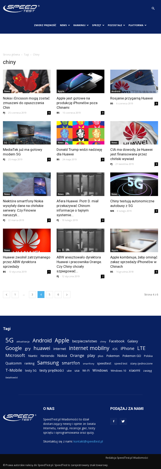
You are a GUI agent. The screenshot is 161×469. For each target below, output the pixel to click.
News (63, 25)
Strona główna (11, 54)
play (91, 355)
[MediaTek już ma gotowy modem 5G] (27, 133)
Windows (100, 370)
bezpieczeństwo (84, 341)
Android (116, 91)
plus (100, 356)
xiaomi (134, 370)
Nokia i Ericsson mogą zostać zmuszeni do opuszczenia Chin (26, 103)
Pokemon (112, 356)
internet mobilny (89, 348)
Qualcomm (13, 363)
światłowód (11, 377)
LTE (141, 348)
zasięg (147, 370)
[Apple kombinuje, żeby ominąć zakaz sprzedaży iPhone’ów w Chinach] (134, 240)
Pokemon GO (131, 356)
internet (59, 349)
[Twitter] (123, 421)
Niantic (33, 356)
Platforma (136, 25)
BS (58, 112)
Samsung (48, 362)
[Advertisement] (80, 43)
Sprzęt (96, 25)
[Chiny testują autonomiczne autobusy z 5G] (134, 184)
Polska (148, 356)
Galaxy (132, 341)
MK (112, 210)
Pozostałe (115, 25)
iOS (115, 349)
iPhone (127, 348)
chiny (103, 341)
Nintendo (47, 356)
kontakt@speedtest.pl (88, 441)
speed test (120, 363)
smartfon (71, 363)
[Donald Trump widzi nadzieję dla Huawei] (80, 133)
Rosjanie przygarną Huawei (131, 98)
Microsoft (15, 355)
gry (28, 348)
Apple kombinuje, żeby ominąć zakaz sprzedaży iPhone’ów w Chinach (133, 262)
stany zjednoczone (141, 363)
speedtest (104, 363)
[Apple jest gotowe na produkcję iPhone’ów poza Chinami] (80, 81)
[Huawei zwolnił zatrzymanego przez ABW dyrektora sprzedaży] (27, 240)
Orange (77, 355)
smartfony (88, 363)
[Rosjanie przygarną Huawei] (134, 81)
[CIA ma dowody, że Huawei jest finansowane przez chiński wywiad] (134, 133)
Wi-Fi (86, 370)
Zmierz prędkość (45, 25)
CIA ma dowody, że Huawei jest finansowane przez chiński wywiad (131, 154)
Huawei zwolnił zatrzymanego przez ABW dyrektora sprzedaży (26, 262)
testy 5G (30, 370)
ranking (29, 363)
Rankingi (79, 25)
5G (5, 142)
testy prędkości (51, 370)
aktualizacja (23, 341)
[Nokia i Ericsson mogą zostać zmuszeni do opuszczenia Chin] (27, 81)
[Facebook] (113, 421)
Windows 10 (118, 370)
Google (13, 348)
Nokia (62, 355)
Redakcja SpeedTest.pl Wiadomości (127, 458)
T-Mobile (13, 370)
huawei (42, 348)
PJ (4, 112)
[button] (153, 9)
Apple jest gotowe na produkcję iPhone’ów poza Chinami (77, 103)
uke (69, 370)
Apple (61, 91)
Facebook (117, 341)
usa (77, 370)
